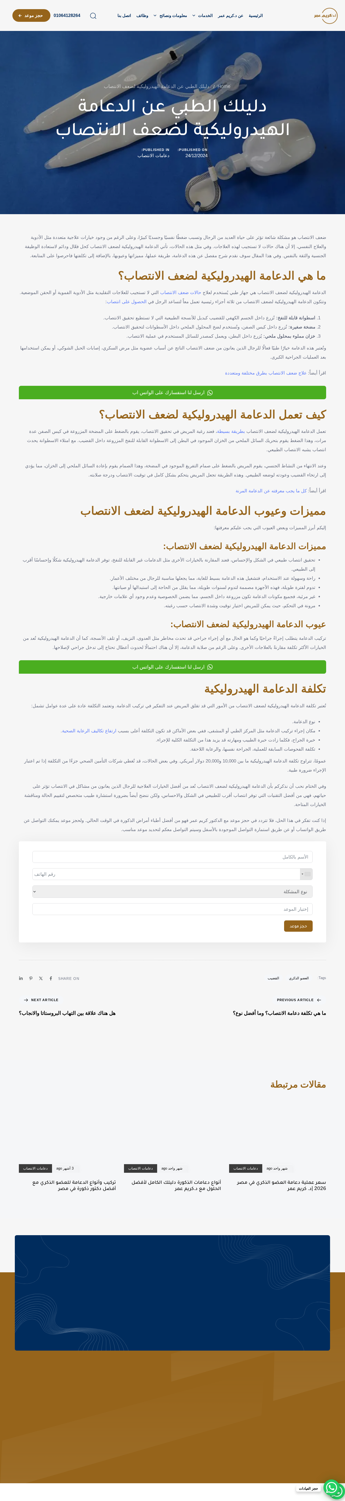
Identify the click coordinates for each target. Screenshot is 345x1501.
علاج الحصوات (242, 1418)
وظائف (142, 15)
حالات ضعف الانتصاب (180, 292)
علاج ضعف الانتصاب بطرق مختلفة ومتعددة (266, 373)
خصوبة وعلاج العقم (165, 1396)
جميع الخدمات (242, 1440)
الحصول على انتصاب (127, 301)
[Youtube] (20, 1473)
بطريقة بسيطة (231, 431)
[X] (41, 978)
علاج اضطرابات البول (236, 1396)
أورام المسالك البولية (236, 1386)
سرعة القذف (170, 1429)
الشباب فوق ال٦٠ (239, 1429)
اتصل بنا (124, 15)
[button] (93, 15)
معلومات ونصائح (173, 15)
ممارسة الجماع (168, 1407)
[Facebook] (51, 978)
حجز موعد (298, 926)
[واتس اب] (62, 1410)
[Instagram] (40, 1473)
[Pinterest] (31, 978)
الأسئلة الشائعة (314, 1396)
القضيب (273, 978)
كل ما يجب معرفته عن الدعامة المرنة (271, 490)
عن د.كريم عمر (230, 15)
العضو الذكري (299, 978)
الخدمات (205, 15)
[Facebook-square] (50, 1473)
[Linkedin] (21, 978)
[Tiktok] (30, 1473)
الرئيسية (256, 15)
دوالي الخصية (169, 1440)
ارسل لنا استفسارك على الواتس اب (168, 392)
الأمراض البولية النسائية (234, 1407)
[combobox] (306, 874)
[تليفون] (62, 1388)
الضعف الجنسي (168, 1386)
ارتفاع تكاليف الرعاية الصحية (89, 730)
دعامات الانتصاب (153, 155)
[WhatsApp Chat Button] (331, 1487)
